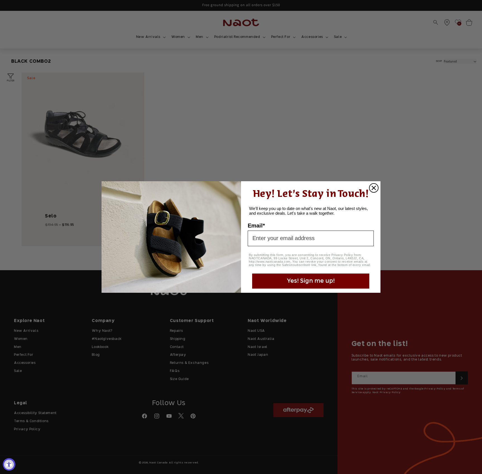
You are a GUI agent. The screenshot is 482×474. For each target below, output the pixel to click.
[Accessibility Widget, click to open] (9, 464)
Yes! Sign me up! (311, 281)
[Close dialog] (373, 187)
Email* (256, 226)
